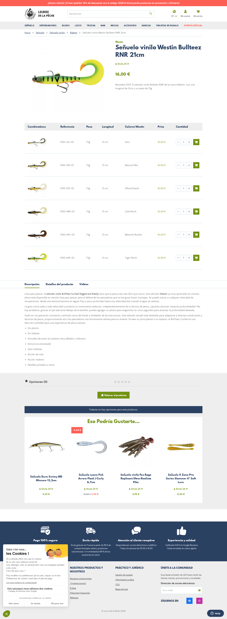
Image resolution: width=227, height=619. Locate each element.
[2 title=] (118, 382)
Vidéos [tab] (83, 284)
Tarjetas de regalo (167, 25)
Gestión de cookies (124, 575)
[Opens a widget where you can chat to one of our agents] (215, 613)
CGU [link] (117, 584)
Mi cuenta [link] (185, 16)
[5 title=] (128, 382)
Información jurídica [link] (124, 580)
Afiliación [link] (74, 598)
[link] (189, 601)
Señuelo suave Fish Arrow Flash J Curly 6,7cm (91, 463)
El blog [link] (73, 588)
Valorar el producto (113, 395)
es (172, 16)
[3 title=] (122, 382)
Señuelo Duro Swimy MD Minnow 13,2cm (46, 463)
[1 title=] (115, 382)
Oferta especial (193, 25)
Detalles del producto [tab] (59, 284)
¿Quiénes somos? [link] (78, 583)
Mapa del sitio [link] (121, 589)
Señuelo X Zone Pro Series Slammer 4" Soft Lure (181, 463)
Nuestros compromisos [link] (81, 578)
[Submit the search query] (151, 14)
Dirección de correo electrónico (178, 583)
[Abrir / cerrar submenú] (29, 25)
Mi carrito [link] (198, 16)
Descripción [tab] (32, 284)
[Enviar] (199, 590)
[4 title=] (125, 382)
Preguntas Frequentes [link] (80, 593)
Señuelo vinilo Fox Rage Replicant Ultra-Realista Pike (136, 463)
